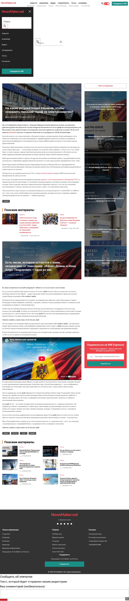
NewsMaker (64, 228)
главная (6, 201)
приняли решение (47, 173)
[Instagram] (64, 524)
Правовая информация (11, 548)
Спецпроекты (63, 3)
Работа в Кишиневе (105, 86)
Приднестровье (41, 6)
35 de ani (14, 433)
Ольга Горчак (24, 235)
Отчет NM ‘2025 (85, 6)
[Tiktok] (68, 524)
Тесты (73, 3)
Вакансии (6, 545)
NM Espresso (31, 6)
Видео (53, 3)
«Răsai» (6, 433)
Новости (33, 3)
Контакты (6, 541)
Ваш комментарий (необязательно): (22, 586)
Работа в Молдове (61, 6)
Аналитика (43, 3)
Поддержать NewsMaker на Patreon (15, 552)
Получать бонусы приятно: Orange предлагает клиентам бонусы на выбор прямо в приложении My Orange (69, 481)
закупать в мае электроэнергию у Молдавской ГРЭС (59, 179)
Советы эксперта (74, 6)
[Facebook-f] (57, 524)
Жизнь (62, 214)
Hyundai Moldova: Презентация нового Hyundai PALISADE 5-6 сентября (29, 451)
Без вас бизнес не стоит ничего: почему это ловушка (70, 451)
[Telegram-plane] (71, 524)
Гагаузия (50, 6)
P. (5, 275)
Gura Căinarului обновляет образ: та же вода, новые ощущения (28, 480)
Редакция (6, 537)
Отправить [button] (3, 600)
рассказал (12, 132)
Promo (7, 257)
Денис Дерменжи (11, 117)
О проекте (6, 534)
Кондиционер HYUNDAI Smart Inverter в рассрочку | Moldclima (70, 464)
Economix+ (82, 3)
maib (23, 433)
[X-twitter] (61, 524)
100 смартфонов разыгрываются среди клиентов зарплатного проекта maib (29, 466)
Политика (8, 103)
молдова (32, 433)
